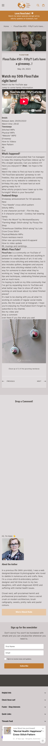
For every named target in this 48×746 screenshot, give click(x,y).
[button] (43, 5)
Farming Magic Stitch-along (15, 222)
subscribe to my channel (13, 309)
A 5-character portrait (12, 213)
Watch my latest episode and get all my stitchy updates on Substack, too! (24, 16)
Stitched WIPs (8, 129)
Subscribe (24, 666)
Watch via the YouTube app (14, 84)
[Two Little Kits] (24, 5)
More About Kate (24, 612)
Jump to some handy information (17, 87)
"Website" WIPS (9, 135)
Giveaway (6, 138)
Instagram (32, 303)
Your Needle (8, 205)
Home (6, 26)
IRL (3, 147)
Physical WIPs (8, 132)
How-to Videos (9, 141)
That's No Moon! (10, 219)
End (3, 150)
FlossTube (24, 55)
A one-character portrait (13, 210)
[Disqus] (24, 436)
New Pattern (7, 144)
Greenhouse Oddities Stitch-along (18, 228)
